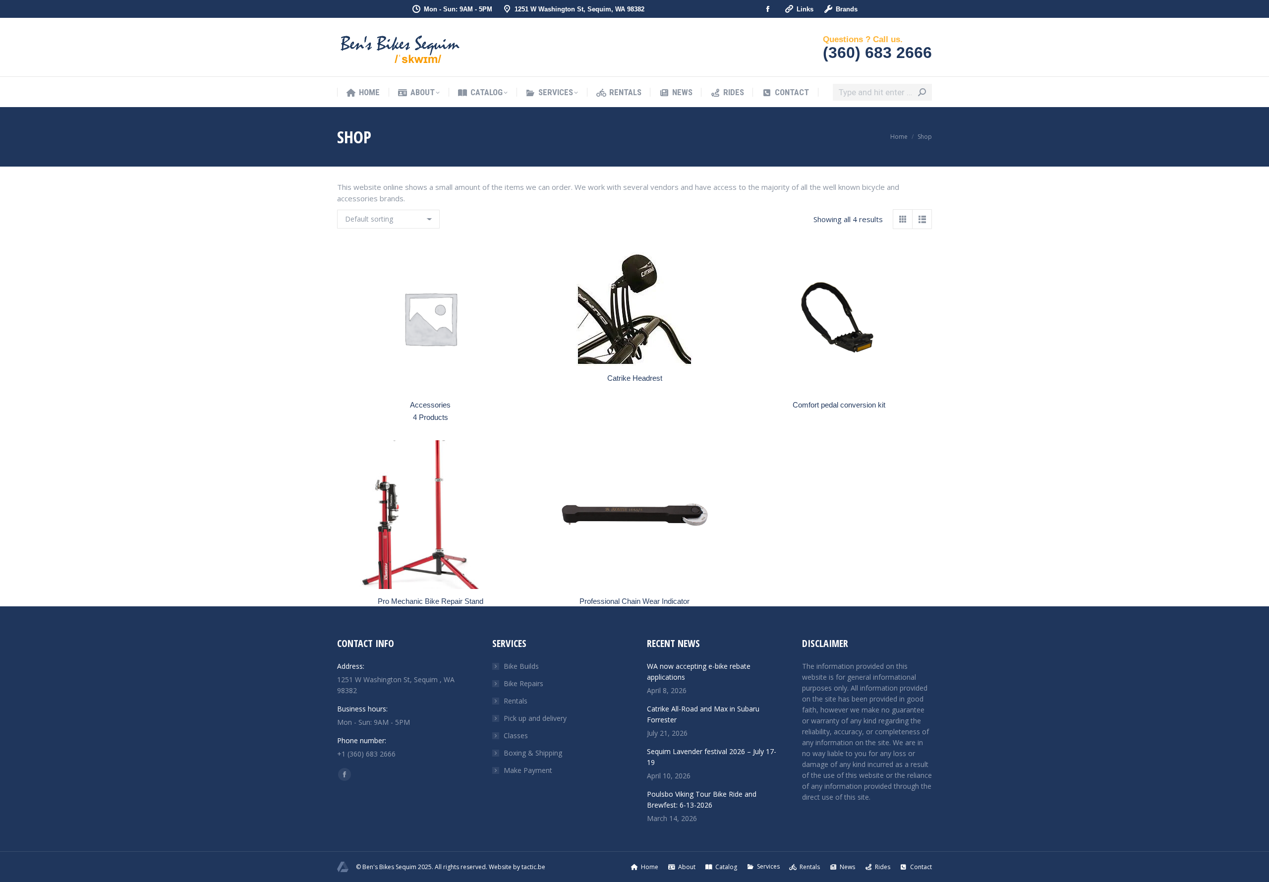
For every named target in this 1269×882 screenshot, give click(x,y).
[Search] (922, 92)
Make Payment (528, 770)
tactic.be (533, 867)
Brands (847, 9)
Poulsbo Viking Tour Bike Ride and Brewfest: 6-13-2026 (701, 799)
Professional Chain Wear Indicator (634, 601)
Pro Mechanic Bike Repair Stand (430, 601)
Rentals (515, 701)
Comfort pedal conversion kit (839, 405)
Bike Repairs (523, 683)
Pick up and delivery (535, 718)
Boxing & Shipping (533, 753)
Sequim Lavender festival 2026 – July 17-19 (711, 757)
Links (805, 9)
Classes (516, 735)
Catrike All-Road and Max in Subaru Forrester (703, 714)
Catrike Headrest (634, 378)
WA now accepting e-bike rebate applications (698, 671)
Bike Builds (521, 666)
